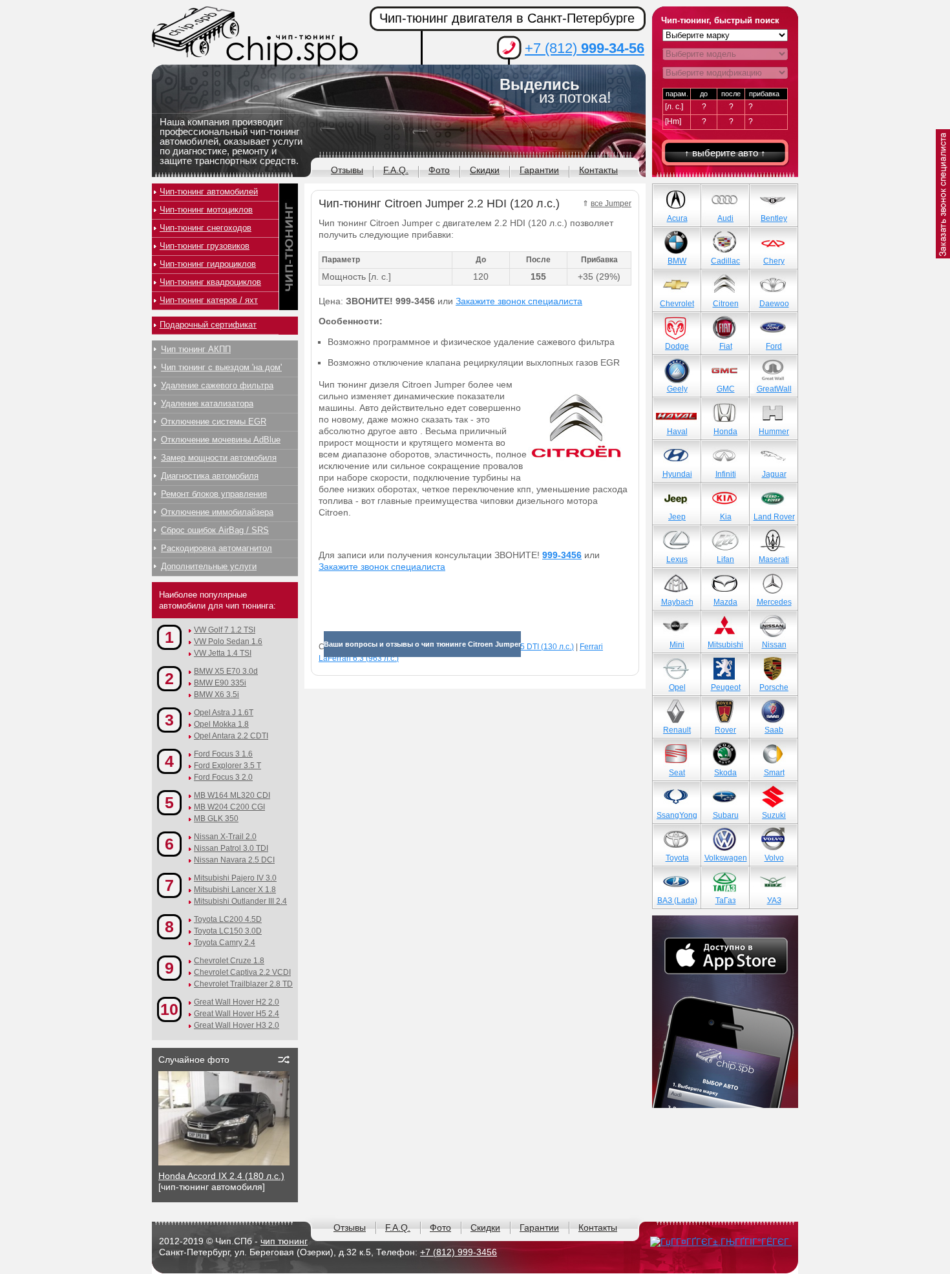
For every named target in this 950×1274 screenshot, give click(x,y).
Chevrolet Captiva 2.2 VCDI (242, 972)
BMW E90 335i (220, 682)
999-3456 (562, 555)
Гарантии (539, 170)
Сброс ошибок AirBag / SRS (215, 530)
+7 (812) (584, 48)
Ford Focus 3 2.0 (223, 777)
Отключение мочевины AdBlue (220, 439)
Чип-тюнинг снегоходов (205, 228)
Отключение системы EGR (213, 421)
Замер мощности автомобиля (219, 458)
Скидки (485, 170)
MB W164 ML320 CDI (232, 795)
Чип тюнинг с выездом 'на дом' (221, 367)
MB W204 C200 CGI (229, 806)
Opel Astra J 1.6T (223, 712)
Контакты (598, 170)
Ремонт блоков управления (214, 494)
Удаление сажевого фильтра (217, 385)
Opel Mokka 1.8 (221, 724)
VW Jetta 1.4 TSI (222, 653)
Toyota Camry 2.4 (224, 942)
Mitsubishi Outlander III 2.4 (240, 901)
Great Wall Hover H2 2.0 (236, 1002)
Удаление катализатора (207, 403)
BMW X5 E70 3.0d (226, 671)
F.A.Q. (395, 170)
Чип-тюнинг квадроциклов (210, 282)
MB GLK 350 (216, 818)
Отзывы (347, 170)
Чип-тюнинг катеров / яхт (209, 300)
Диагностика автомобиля (210, 476)
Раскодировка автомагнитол (216, 548)
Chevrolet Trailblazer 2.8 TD (243, 983)
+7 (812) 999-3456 (458, 1252)
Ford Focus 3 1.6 (223, 753)
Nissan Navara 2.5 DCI (234, 859)
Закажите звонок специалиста (519, 301)
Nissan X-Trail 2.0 (225, 836)
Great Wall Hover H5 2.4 (236, 1013)
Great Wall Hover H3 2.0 (236, 1025)
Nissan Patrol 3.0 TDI (231, 848)
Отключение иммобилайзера (217, 512)
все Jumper (611, 203)
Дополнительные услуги (209, 566)
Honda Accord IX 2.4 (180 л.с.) (221, 1176)
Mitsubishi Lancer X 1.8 (235, 889)
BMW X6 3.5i (216, 694)
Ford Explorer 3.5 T (227, 765)
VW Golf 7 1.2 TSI (224, 629)
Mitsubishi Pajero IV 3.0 (235, 877)
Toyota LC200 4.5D (228, 919)
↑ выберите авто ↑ (725, 152)
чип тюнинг (284, 1241)
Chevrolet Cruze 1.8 (229, 960)
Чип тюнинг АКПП (196, 349)
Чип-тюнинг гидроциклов (208, 264)
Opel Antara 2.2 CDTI (231, 735)
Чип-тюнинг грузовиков (204, 246)
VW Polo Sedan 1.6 (228, 641)
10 (169, 1009)
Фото (439, 170)
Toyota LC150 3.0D (228, 930)
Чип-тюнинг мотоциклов (206, 209)
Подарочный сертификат (208, 324)
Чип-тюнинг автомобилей (209, 191)
